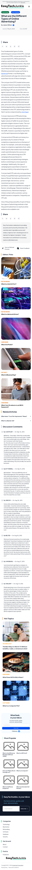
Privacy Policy (4, 867)
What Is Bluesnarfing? (8, 375)
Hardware (4, 342)
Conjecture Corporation (17, 865)
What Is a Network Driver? (10, 314)
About (4, 844)
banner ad (4, 73)
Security (4, 372)
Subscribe (16, 728)
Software (6, 703)
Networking (5, 281)
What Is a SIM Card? (21, 753)
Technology (7, 643)
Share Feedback (25, 248)
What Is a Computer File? (11, 706)
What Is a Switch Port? (8, 284)
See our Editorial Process (9, 248)
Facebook (6, 854)
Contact (5, 847)
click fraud (24, 112)
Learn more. (23, 2)
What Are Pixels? (7, 344)
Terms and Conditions (13, 867)
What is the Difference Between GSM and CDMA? (9, 754)
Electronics (6, 827)
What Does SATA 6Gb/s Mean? (13, 677)
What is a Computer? (22, 770)
